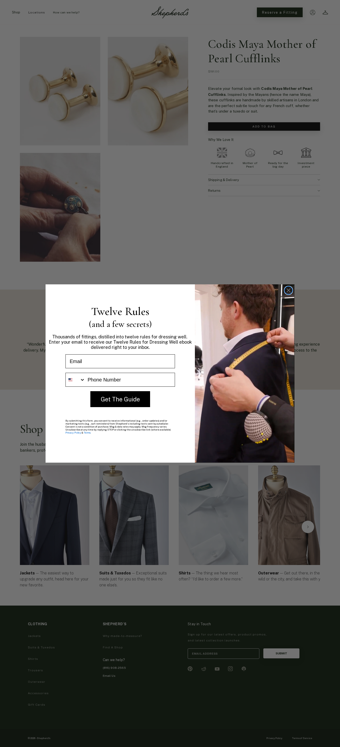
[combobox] (75, 379)
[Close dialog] (288, 290)
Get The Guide (120, 399)
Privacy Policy (73, 432)
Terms (87, 432)
